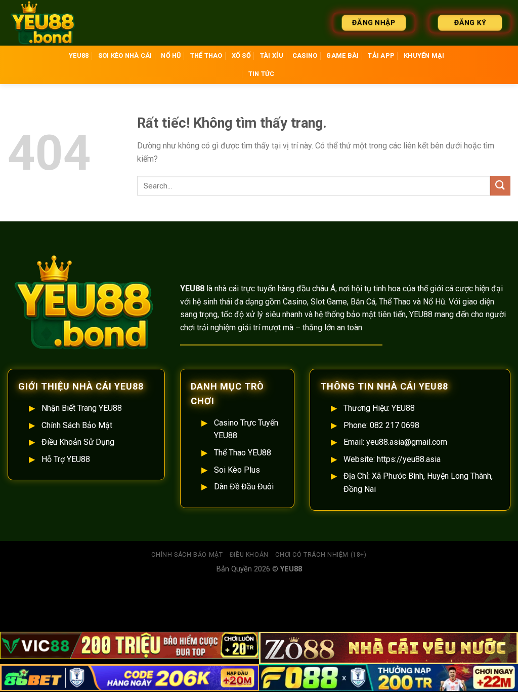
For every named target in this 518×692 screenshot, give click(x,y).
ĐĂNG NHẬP (374, 22)
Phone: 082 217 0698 (381, 425)
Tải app (381, 55)
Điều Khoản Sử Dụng (77, 442)
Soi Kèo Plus (237, 470)
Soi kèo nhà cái (125, 55)
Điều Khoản (249, 554)
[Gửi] (500, 186)
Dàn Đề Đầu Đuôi (244, 486)
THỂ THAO (206, 55)
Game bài (342, 55)
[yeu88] (58, 23)
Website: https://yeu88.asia (392, 459)
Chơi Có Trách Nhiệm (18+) (320, 554)
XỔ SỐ (241, 55)
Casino (305, 55)
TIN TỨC (261, 74)
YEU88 (79, 55)
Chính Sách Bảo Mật (76, 425)
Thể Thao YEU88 (242, 452)
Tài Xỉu (271, 55)
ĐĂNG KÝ (470, 22)
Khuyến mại (424, 55)
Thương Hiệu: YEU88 (379, 408)
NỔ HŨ (171, 55)
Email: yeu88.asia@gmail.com (395, 442)
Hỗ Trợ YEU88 (65, 459)
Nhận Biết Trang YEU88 (81, 408)
